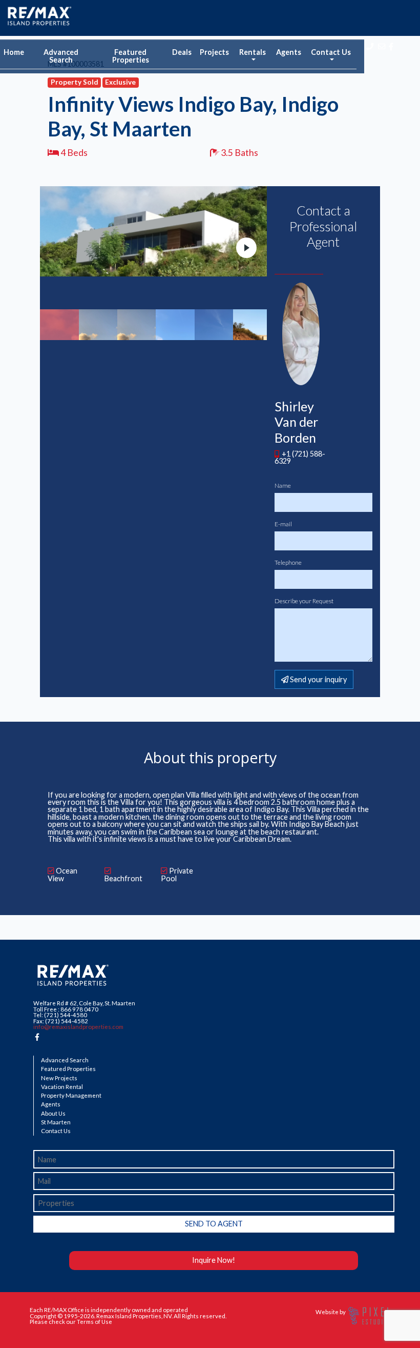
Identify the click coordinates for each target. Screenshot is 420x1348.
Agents (288, 52)
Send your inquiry (317, 679)
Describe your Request (304, 601)
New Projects (59, 1078)
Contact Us (56, 1131)
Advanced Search (61, 56)
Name (283, 486)
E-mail (283, 524)
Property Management (71, 1096)
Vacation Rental (62, 1087)
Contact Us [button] (331, 52)
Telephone (288, 563)
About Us (53, 1114)
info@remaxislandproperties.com (78, 1026)
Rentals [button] (252, 52)
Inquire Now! (213, 1260)
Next (246, 247)
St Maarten (56, 1122)
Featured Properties (130, 56)
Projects (214, 52)
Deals (182, 52)
